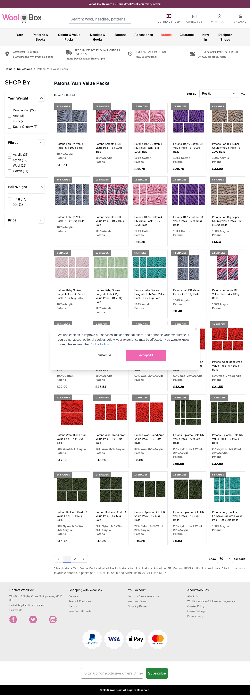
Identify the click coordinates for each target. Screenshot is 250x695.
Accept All (146, 355)
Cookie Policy (99, 344)
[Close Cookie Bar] (196, 328)
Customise (104, 355)
